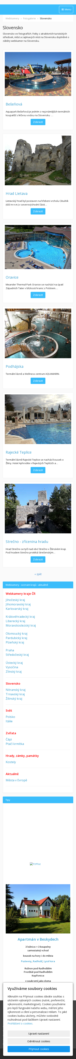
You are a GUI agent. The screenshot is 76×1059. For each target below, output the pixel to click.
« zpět (38, 574)
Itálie (9, 721)
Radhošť (37, 961)
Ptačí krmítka (15, 744)
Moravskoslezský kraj (21, 625)
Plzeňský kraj (15, 642)
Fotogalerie (29, 18)
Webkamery (12, 18)
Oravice (12, 277)
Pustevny (26, 961)
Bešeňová (14, 104)
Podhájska (14, 366)
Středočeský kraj (17, 655)
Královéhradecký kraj (20, 617)
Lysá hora (49, 961)
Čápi (9, 739)
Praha (10, 650)
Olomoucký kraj (16, 634)
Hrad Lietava (16, 193)
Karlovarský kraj (17, 609)
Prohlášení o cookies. (20, 1023)
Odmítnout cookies (38, 1041)
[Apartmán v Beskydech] (38, 908)
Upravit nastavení (38, 1033)
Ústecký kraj (14, 663)
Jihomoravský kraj (18, 604)
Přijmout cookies (39, 1049)
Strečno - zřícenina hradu (27, 541)
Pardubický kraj (16, 638)
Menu (67, 9)
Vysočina (12, 667)
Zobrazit (38, 122)
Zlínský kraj (14, 672)
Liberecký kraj (15, 621)
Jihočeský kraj (15, 600)
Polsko (10, 717)
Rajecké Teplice (19, 452)
